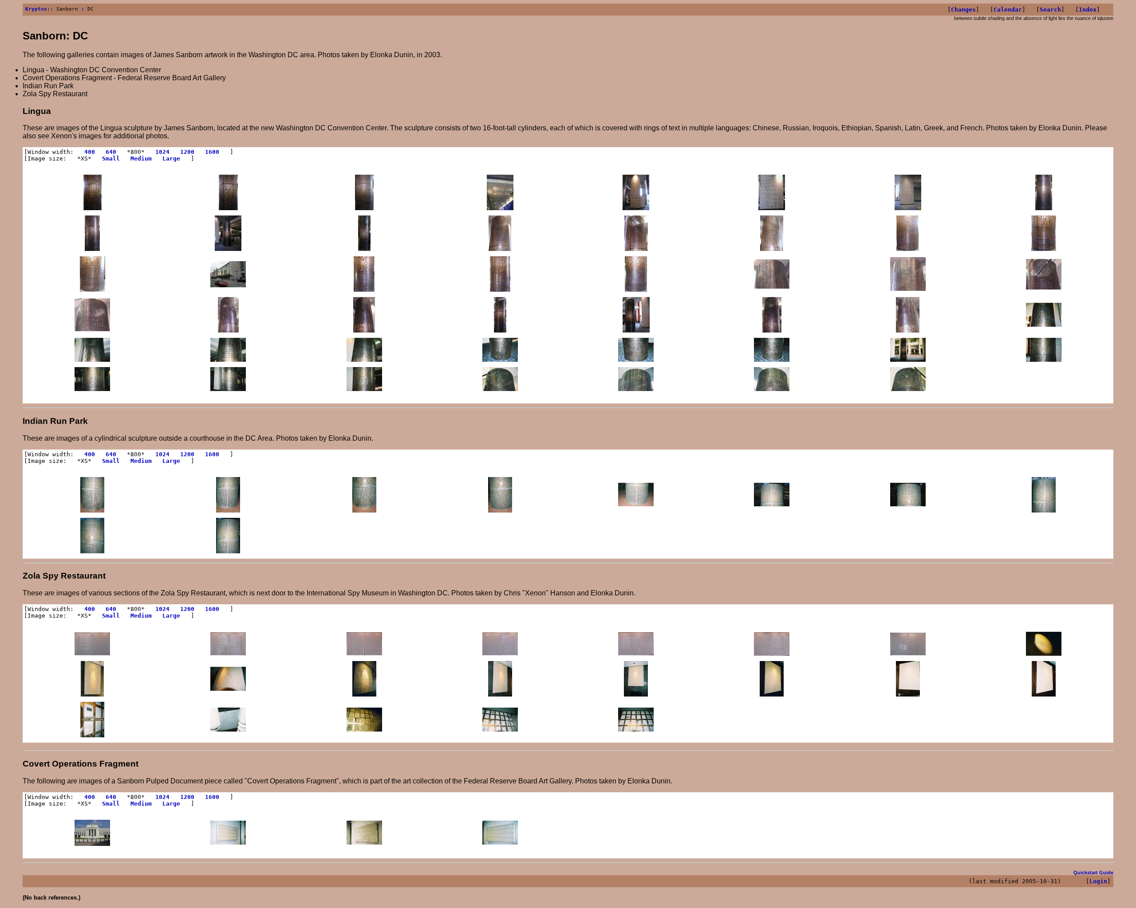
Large (171, 158)
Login (1098, 881)
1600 (212, 152)
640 (111, 152)
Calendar (1008, 9)
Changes (963, 9)
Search (1050, 9)
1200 (187, 152)
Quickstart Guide (1093, 872)
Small (111, 158)
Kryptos (36, 9)
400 (89, 152)
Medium (141, 158)
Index (1088, 9)
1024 (162, 152)
